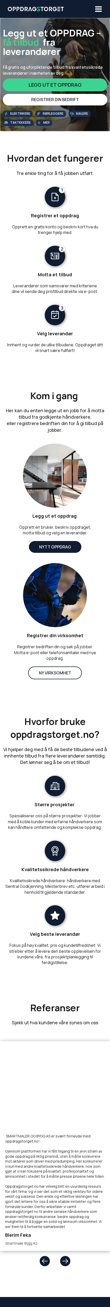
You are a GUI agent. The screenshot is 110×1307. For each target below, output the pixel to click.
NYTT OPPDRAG (55, 547)
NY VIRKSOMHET (55, 673)
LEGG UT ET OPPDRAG (55, 84)
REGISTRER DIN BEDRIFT (55, 99)
